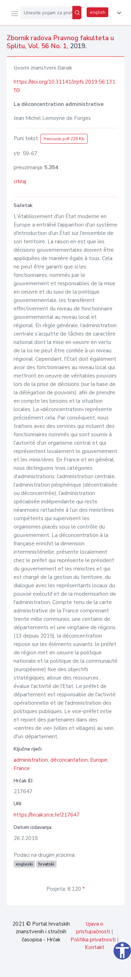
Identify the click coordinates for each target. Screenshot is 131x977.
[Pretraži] (76, 12)
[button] (118, 12)
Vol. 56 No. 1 (47, 46)
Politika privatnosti (93, 939)
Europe (98, 759)
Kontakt (94, 947)
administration (31, 759)
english (97, 12)
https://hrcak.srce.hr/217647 (47, 814)
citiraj (20, 181)
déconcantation (69, 759)
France (22, 768)
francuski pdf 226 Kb (64, 139)
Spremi (74, 968)
